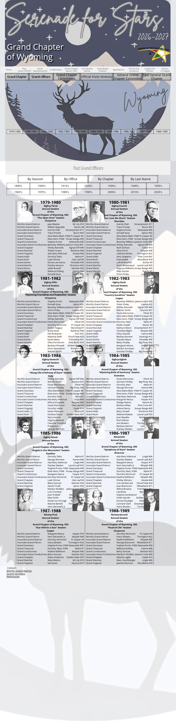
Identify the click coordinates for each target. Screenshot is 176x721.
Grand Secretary (16, 573)
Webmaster (13, 576)
